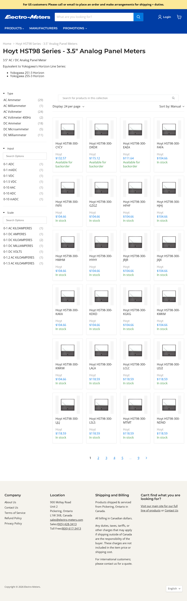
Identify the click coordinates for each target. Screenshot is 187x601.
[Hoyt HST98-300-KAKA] (68, 296)
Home (7, 43)
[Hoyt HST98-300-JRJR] (135, 242)
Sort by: (170, 106)
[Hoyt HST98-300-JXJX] (169, 242)
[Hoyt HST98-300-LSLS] (101, 405)
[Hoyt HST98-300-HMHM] (68, 242)
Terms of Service (15, 513)
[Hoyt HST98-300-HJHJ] (169, 188)
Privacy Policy (13, 523)
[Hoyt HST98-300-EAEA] (135, 129)
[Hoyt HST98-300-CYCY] (68, 129)
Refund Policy (13, 518)
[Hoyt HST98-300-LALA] (101, 350)
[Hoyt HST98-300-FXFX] (68, 188)
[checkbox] (24, 100)
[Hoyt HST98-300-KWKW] (68, 350)
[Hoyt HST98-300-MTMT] (135, 405)
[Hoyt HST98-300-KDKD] (101, 296)
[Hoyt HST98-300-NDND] (169, 405)
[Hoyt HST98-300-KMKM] (169, 296)
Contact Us (11, 507)
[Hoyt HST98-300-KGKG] (135, 296)
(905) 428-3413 (67, 524)
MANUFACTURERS (43, 28)
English (172, 588)
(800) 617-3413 (71, 528)
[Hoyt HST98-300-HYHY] (101, 242)
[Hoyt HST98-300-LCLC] (135, 350)
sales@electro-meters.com (66, 520)
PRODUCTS (13, 28)
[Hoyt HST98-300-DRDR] (101, 129)
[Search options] (177, 98)
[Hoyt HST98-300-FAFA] (169, 129)
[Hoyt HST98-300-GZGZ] (101, 188)
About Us (10, 502)
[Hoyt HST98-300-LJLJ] (68, 405)
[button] (165, 17)
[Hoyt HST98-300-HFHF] (135, 188)
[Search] (138, 17)
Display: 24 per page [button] (66, 106)
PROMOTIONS (74, 28)
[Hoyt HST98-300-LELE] (169, 350)
